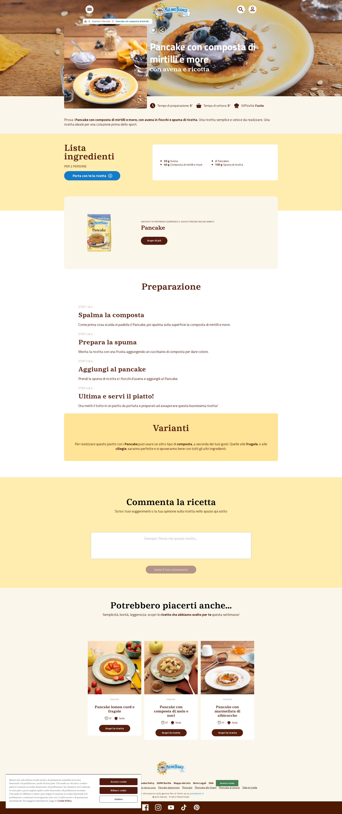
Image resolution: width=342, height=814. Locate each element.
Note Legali (199, 783)
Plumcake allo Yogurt (205, 787)
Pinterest (197, 807)
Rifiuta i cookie (118, 790)
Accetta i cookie (118, 781)
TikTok (184, 807)
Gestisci (119, 799)
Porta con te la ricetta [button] (89, 175)
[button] (90, 9)
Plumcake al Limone (229, 787)
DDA (211, 783)
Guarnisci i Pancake (101, 21)
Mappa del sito (182, 783)
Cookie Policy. (65, 800)
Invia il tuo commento (171, 569)
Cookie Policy (146, 783)
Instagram (158, 807)
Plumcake (187, 787)
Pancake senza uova (145, 787)
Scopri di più (154, 240)
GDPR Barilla (164, 783)
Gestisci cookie (227, 783)
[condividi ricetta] (162, 30)
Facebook (145, 807)
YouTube (171, 807)
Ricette (87, 21)
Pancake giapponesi (169, 787)
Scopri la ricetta (114, 728)
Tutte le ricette (249, 787)
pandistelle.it (197, 793)
